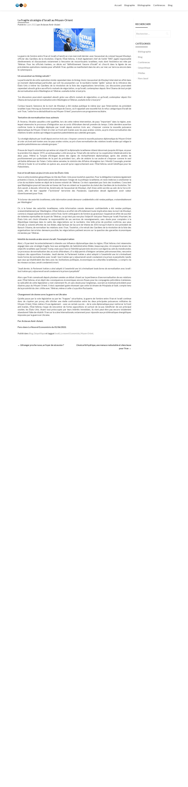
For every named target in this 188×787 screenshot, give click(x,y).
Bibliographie (143, 5)
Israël (57, 333)
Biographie (129, 5)
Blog (170, 5)
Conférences (159, 5)
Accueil (118, 5)
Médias (141, 73)
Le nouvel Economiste (70, 333)
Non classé (143, 78)
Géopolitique (39, 333)
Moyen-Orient (87, 333)
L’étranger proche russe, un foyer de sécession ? (41, 345)
